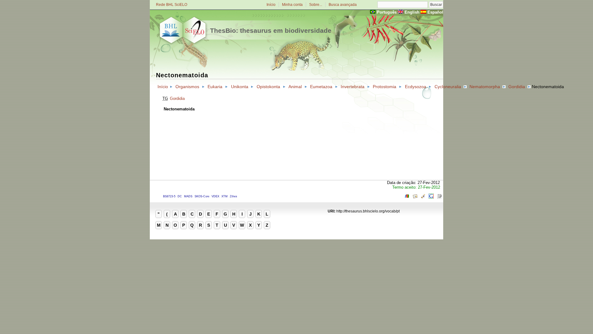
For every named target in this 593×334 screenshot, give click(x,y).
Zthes (233, 196)
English (412, 12)
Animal (295, 86)
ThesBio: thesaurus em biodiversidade (270, 30)
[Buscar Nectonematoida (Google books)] (407, 197)
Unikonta (239, 86)
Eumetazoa (321, 86)
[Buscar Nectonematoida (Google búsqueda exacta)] (431, 197)
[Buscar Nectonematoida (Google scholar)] (423, 197)
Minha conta (292, 4)
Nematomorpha (484, 86)
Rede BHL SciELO (171, 4)
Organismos (187, 86)
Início (271, 4)
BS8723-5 (169, 196)
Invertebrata (352, 86)
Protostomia (384, 86)
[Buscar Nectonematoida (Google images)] (415, 197)
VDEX (215, 196)
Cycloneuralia (448, 86)
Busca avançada (343, 4)
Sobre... (315, 4)
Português (387, 12)
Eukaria (215, 86)
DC (180, 196)
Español (435, 12)
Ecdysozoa (415, 86)
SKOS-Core (202, 196)
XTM (224, 196)
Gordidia (516, 86)
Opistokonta (268, 86)
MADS (188, 196)
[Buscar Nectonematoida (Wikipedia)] (439, 197)
